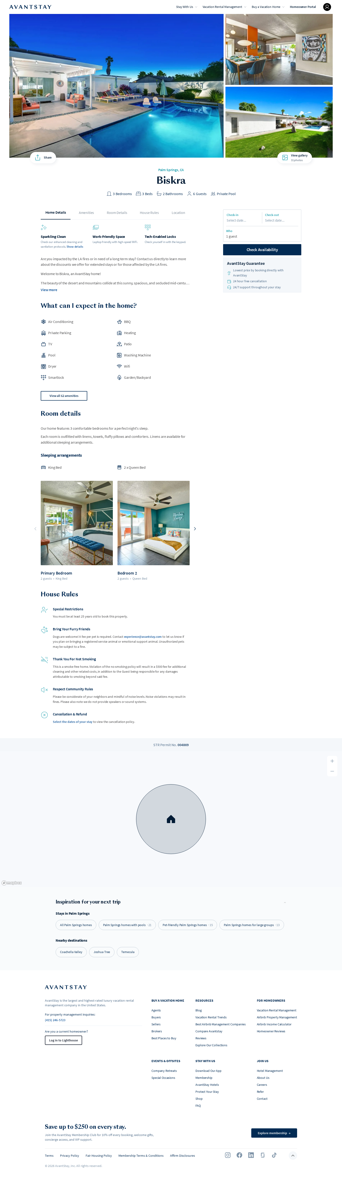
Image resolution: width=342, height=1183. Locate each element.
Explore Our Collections (211, 1045)
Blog (198, 1010)
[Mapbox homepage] (11, 883)
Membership (203, 1078)
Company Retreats (164, 1071)
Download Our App (208, 1071)
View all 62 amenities (64, 396)
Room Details (117, 212)
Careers (262, 1085)
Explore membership (274, 1133)
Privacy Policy (69, 1155)
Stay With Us (184, 7)
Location (178, 212)
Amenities (86, 212)
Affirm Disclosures (182, 1155)
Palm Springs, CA (171, 169)
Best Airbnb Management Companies (220, 1024)
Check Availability (262, 250)
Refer (260, 1092)
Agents (156, 1010)
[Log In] (327, 7)
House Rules (149, 212)
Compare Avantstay (208, 1031)
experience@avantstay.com (143, 637)
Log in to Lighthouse (63, 1040)
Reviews (200, 1038)
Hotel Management (270, 1071)
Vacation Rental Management (222, 7)
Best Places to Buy (163, 1038)
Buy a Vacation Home (266, 7)
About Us (263, 1078)
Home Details (55, 212)
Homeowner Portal (303, 7)
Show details (75, 247)
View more (49, 289)
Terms (49, 1155)
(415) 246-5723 (55, 1020)
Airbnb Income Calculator (274, 1024)
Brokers (156, 1031)
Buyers (156, 1017)
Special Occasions (163, 1078)
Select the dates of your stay (72, 722)
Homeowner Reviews (271, 1031)
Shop (198, 1099)
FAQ (198, 1105)
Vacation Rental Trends (211, 1017)
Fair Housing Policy (99, 1155)
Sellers (156, 1024)
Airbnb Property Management (277, 1017)
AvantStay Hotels (207, 1085)
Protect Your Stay (207, 1092)
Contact (262, 1099)
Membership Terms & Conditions (141, 1155)
